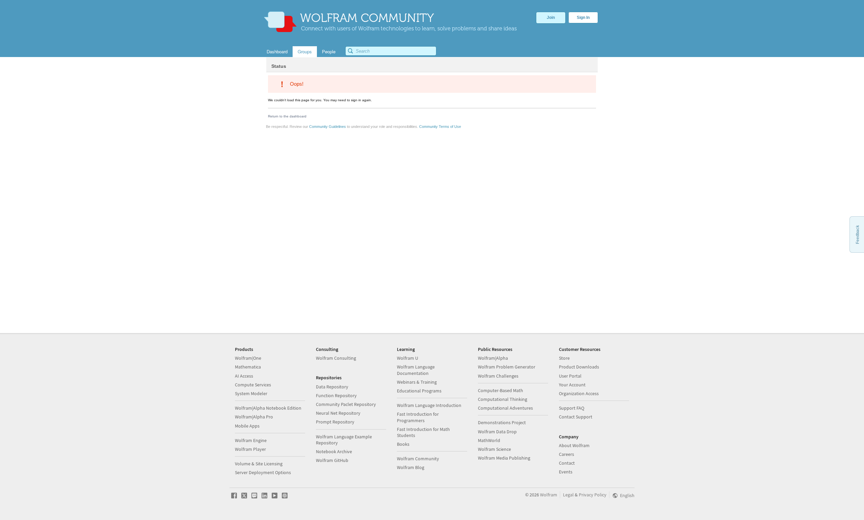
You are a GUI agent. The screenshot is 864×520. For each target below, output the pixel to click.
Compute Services (253, 385)
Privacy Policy (592, 495)
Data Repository (332, 387)
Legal (568, 495)
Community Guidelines (327, 127)
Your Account (572, 385)
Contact (567, 463)
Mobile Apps (247, 426)
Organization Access (579, 393)
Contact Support (575, 417)
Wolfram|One (248, 358)
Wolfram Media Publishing (504, 458)
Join (551, 17)
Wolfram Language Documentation (416, 370)
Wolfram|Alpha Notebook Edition (268, 408)
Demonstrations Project (502, 422)
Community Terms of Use (440, 127)
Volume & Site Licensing (258, 464)
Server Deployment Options (263, 472)
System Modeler (251, 393)
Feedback (857, 234)
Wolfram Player (250, 449)
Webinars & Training (417, 382)
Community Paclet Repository (346, 404)
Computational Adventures (505, 408)
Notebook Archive (334, 451)
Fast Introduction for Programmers (418, 417)
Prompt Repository (335, 422)
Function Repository (336, 395)
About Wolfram (574, 445)
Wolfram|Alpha (493, 358)
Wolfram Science (494, 449)
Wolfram (548, 495)
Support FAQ (571, 408)
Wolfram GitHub (332, 460)
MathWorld (489, 440)
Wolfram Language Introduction (429, 405)
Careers (566, 454)
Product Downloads (579, 367)
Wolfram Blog (410, 467)
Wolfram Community (418, 459)
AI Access (244, 376)
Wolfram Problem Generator (506, 367)
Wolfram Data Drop (497, 432)
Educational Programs (419, 391)
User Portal (570, 376)
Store (564, 358)
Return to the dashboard (287, 116)
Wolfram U (407, 358)
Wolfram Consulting (336, 358)
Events (565, 472)
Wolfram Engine (251, 440)
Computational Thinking (502, 399)
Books (403, 444)
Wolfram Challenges (498, 376)
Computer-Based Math (500, 390)
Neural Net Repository (338, 413)
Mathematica (248, 367)
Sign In (583, 17)
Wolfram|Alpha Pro (254, 417)
